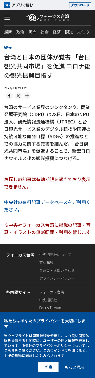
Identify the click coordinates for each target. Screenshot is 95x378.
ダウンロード (80, 5)
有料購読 (46, 262)
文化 (81, 32)
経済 (57, 32)
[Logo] (48, 17)
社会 (45, 32)
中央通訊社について (55, 254)
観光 (69, 32)
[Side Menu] (7, 17)
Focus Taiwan (50, 307)
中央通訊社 (48, 299)
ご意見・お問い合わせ (57, 270)
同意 (48, 367)
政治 (20, 32)
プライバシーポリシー (57, 278)
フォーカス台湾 (51, 291)
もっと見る (75, 367)
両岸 (32, 32)
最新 (8, 32)
